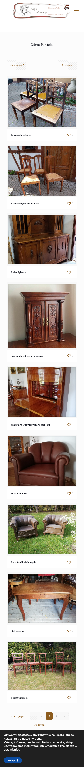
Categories (16, 65)
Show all (69, 65)
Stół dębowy (17, 631)
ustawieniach (12, 750)
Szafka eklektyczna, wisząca (27, 356)
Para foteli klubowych (23, 562)
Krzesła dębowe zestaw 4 (25, 203)
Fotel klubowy (19, 493)
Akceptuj (13, 760)
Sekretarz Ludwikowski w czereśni (30, 424)
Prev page (18, 716)
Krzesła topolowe (21, 135)
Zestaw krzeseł (19, 697)
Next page (40, 724)
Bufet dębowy (18, 272)
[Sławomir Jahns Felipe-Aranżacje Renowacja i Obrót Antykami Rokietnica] (42, 10)
